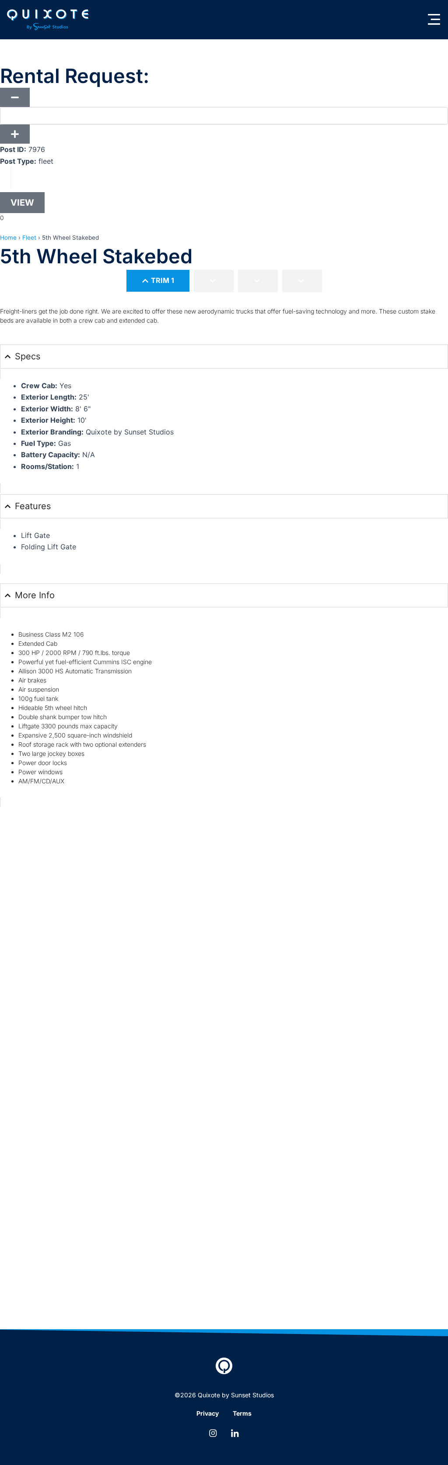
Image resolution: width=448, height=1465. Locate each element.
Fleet (29, 237)
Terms (242, 1413)
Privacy (207, 1413)
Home (8, 237)
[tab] (157, 280)
